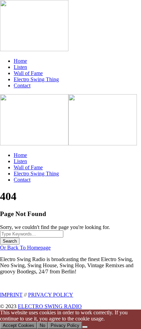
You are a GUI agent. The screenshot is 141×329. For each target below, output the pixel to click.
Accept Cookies (18, 325)
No (42, 325)
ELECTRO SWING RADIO (50, 306)
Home (20, 61)
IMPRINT (11, 295)
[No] (85, 327)
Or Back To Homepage (25, 248)
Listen (20, 67)
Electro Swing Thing (36, 79)
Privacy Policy (65, 325)
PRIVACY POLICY (50, 295)
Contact (22, 85)
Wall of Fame (28, 73)
